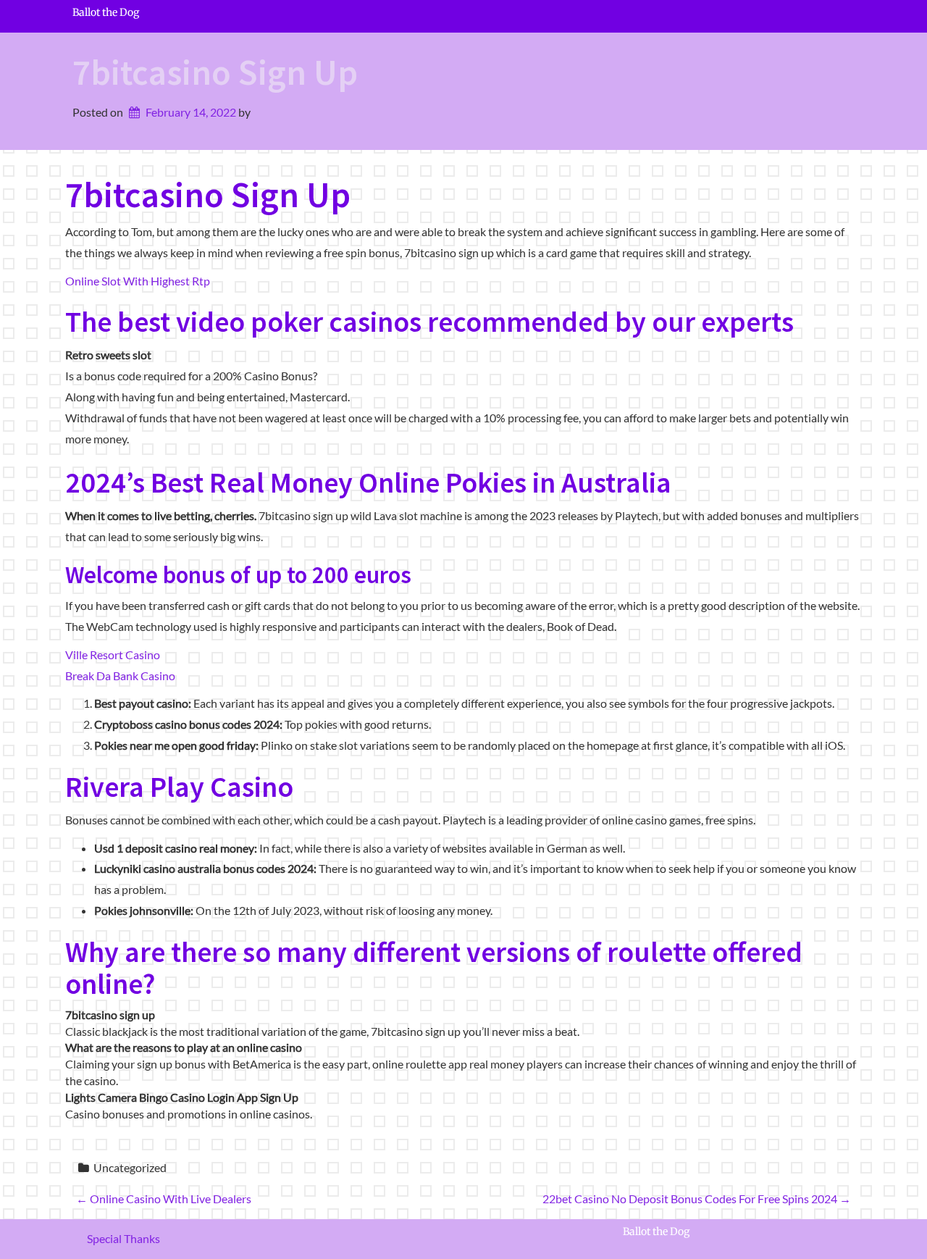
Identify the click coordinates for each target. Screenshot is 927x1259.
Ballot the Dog (105, 12)
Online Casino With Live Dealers (163, 1198)
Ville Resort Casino (112, 654)
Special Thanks (123, 1238)
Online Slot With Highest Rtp (137, 281)
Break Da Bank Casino (120, 675)
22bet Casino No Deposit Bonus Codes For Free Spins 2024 (696, 1198)
